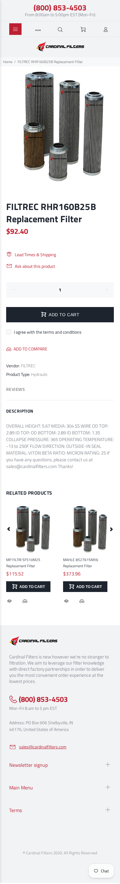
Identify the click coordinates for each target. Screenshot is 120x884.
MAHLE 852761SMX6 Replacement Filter (80, 563)
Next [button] (111, 529)
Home (7, 62)
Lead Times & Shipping (35, 254)
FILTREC (28, 365)
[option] (60, 126)
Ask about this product (35, 266)
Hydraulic (39, 374)
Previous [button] (9, 529)
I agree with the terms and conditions (48, 332)
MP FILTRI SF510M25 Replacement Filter (23, 563)
